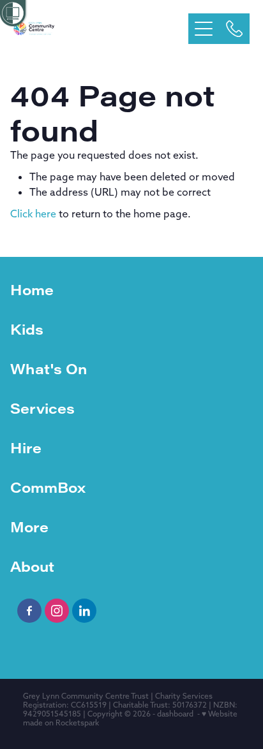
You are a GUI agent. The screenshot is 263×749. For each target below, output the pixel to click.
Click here (33, 213)
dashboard (175, 713)
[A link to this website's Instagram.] (57, 611)
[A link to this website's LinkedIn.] (84, 611)
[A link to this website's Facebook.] (29, 611)
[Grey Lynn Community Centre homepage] (101, 28)
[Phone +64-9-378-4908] (234, 28)
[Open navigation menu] (203, 28)
